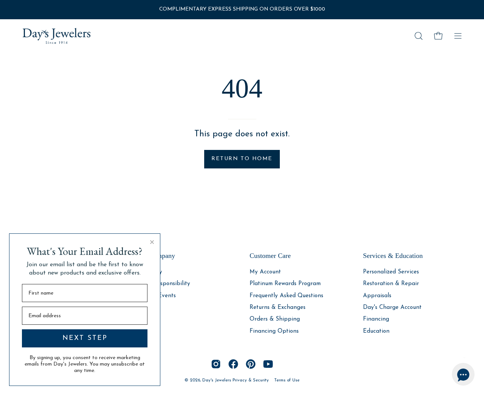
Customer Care (270, 255)
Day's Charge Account (392, 307)
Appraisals (377, 295)
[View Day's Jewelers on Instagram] (216, 364)
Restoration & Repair (391, 284)
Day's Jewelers (217, 380)
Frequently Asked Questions (286, 295)
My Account (265, 272)
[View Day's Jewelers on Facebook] (233, 364)
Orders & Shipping (275, 319)
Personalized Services (391, 272)
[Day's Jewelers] (57, 36)
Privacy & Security (251, 380)
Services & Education (393, 255)
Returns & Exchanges (278, 307)
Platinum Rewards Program (285, 284)
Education (376, 331)
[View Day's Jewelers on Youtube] (268, 364)
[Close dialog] (152, 242)
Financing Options (274, 331)
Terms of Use (286, 380)
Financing (376, 319)
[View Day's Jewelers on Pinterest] (250, 364)
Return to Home (241, 159)
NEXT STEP (84, 338)
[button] (419, 35)
